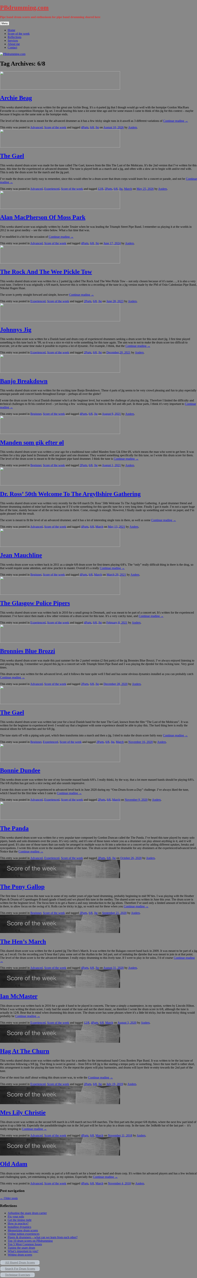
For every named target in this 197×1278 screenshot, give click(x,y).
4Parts (84, 127)
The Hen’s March (23, 941)
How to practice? (18, 1223)
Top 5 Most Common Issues (25, 1244)
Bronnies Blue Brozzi (27, 650)
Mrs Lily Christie (23, 1112)
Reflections (14, 37)
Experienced (51, 188)
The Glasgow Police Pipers (35, 603)
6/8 (92, 127)
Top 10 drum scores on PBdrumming (30, 1240)
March (128, 188)
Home (11, 30)
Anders (132, 127)
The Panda (14, 828)
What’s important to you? (23, 1251)
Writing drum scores (20, 1254)
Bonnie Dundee (20, 770)
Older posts (9, 1198)
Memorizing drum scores (23, 1230)
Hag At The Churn (24, 1051)
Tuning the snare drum (21, 1247)
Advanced (36, 127)
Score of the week (19, 33)
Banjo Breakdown (24, 381)
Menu (5, 23)
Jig (97, 127)
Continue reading (175, 120)
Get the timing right (19, 1220)
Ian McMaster (19, 996)
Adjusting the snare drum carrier (27, 1213)
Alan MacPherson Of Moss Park (42, 217)
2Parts (108, 188)
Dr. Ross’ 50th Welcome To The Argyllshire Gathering (70, 493)
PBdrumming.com (24, 7)
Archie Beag (16, 97)
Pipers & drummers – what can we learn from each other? (43, 1237)
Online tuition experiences (23, 1233)
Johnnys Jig (15, 329)
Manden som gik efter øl (32, 442)
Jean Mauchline (21, 555)
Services (13, 40)
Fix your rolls (16, 1216)
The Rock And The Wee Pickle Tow (46, 271)
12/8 (100, 188)
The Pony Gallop (22, 886)
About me (14, 44)
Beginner (35, 413)
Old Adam (13, 1163)
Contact (12, 47)
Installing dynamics (19, 1227)
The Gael (12, 155)
